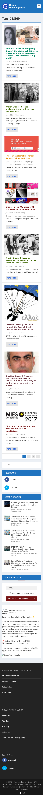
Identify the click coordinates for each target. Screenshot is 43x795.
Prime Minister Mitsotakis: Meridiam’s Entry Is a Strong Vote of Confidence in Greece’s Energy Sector (24, 564)
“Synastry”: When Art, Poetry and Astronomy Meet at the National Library (24, 505)
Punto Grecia (7, 692)
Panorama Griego (9, 681)
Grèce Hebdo (7, 687)
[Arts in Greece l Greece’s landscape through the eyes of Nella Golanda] (21, 93)
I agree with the (22, 593)
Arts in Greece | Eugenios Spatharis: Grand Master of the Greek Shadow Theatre (21, 260)
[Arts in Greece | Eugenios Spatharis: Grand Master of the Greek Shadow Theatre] (21, 244)
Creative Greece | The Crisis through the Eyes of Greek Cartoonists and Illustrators (19, 327)
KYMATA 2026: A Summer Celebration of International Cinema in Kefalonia (22, 549)
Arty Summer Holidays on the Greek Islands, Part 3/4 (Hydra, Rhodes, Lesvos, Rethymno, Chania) (23, 534)
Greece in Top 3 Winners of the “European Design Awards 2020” (21, 208)
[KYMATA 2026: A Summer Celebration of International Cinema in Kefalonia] (7, 548)
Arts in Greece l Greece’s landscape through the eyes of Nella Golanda (21, 109)
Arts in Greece (19, 115)
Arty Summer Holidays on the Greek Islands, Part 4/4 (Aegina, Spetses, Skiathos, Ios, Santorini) (24, 519)
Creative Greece (20, 333)
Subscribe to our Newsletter (21, 599)
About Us (6, 715)
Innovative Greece (21, 61)
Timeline (5, 721)
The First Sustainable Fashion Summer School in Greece (20, 157)
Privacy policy (29, 593)
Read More (11, 76)
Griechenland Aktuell (10, 676)
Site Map (5, 726)
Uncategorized (16, 511)
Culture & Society (19, 213)
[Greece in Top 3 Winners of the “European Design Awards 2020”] (21, 193)
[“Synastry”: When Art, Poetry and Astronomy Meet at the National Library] (7, 504)
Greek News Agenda (17, 610)
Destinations (15, 525)
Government (25, 570)
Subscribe (6, 732)
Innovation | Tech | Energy (24, 162)
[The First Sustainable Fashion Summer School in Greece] (21, 144)
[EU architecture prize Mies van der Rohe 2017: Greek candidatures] (21, 416)
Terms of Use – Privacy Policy (13, 738)
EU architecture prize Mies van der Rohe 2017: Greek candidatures (20, 428)
